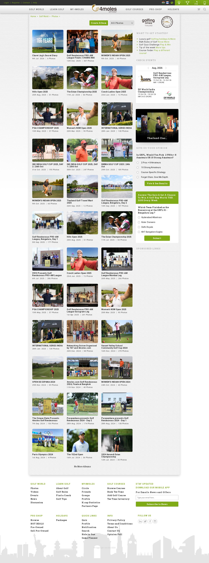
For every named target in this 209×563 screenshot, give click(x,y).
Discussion (37, 502)
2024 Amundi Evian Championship (110, 455)
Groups (86, 495)
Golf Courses (134, 9)
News (34, 499)
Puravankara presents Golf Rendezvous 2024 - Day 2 (80, 419)
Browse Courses (116, 488)
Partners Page (90, 506)
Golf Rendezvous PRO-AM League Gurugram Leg (80, 310)
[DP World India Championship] (169, 95)
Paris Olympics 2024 (42, 454)
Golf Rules (62, 491)
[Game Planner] (196, 2)
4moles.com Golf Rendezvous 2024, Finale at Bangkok (82, 383)
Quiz (84, 520)
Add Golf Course (116, 495)
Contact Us (113, 530)
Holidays (173, 9)
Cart (199, 9)
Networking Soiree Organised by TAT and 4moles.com (82, 347)
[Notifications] (172, 2)
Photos (55, 16)
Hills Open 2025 (40, 92)
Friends (86, 491)
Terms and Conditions (120, 523)
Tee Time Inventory (118, 499)
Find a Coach (63, 495)
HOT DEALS (37, 523)
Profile (86, 499)
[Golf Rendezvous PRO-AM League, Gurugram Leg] (145, 79)
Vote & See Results (157, 183)
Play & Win (165, 45)
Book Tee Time (115, 491)
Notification (89, 527)
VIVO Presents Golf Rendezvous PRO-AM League (47, 274)
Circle (85, 488)
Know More (163, 42)
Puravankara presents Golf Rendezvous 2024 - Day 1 (115, 419)
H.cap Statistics (91, 502)
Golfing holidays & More (163, 39)
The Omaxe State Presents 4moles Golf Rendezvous (45, 419)
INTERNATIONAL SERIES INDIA (116, 128)
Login (6, 3)
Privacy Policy (116, 520)
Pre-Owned (37, 527)
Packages (61, 520)
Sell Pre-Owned (39, 530)
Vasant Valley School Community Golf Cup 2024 (114, 347)
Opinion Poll (114, 534)
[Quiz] (179, 2)
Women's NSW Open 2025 (79, 128)
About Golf (62, 488)
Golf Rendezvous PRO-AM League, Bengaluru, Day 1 (45, 238)
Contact (26, 3)
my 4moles (77, 9)
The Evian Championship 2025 (82, 92)
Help (35, 3)
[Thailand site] (167, 2)
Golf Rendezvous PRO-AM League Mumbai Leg (114, 274)
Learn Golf (57, 9)
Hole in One (187, 2)
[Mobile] (204, 2)
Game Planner (90, 538)
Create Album (98, 23)
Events (34, 495)
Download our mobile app (153, 487)
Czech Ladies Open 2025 (113, 92)
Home (33, 16)
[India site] (163, 2)
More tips (160, 47)
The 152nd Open (75, 454)
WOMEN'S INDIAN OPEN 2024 (115, 382)
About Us (112, 527)
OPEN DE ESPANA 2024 (43, 382)
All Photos (117, 23)
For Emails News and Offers (153, 492)
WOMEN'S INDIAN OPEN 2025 (115, 55)
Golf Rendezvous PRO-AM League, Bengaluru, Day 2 (114, 201)
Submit (157, 238)
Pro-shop (155, 9)
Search (204, 9)
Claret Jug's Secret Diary (44, 55)
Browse (35, 520)
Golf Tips (61, 499)
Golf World (36, 9)
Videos (34, 491)
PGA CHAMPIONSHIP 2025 (45, 128)
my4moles (104, 8)
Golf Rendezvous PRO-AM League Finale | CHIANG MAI (81, 56)
